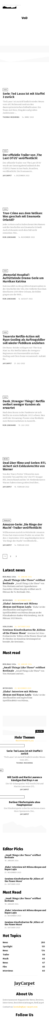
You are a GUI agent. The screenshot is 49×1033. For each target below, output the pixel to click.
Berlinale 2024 (9, 577)
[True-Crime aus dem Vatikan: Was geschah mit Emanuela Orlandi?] (24, 195)
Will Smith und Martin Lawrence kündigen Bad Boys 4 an (24, 779)
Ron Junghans (9, 237)
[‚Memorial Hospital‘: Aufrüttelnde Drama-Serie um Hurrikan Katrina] (24, 257)
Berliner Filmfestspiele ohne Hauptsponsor (24, 803)
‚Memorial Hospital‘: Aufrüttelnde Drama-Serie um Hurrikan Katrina (23, 278)
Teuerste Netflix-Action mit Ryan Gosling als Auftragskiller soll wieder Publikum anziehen (24, 340)
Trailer (7, 520)
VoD (27, 24)
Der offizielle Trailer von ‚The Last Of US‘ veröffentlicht (22, 156)
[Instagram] (24, 1020)
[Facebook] (18, 1020)
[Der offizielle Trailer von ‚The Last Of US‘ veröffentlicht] (24, 137)
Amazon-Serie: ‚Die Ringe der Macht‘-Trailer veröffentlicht (22, 526)
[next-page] (21, 556)
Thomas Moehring (11, 117)
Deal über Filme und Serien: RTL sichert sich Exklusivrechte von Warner (24, 466)
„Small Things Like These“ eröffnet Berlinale (23, 856)
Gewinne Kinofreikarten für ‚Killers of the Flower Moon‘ (24, 879)
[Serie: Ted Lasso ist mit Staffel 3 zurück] (24, 76)
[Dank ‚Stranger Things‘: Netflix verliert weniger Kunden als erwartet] (24, 383)
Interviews (8, 600)
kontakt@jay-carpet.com (25, 1007)
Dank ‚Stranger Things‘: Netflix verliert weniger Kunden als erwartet (24, 404)
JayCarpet (7, 176)
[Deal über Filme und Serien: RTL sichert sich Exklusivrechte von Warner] (24, 445)
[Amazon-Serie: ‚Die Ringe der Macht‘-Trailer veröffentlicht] (24, 507)
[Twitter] (29, 1020)
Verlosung (8, 626)
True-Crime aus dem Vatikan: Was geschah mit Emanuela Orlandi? (22, 216)
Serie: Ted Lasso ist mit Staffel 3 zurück (24, 95)
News (21, 24)
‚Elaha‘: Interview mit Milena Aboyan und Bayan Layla (25, 868)
